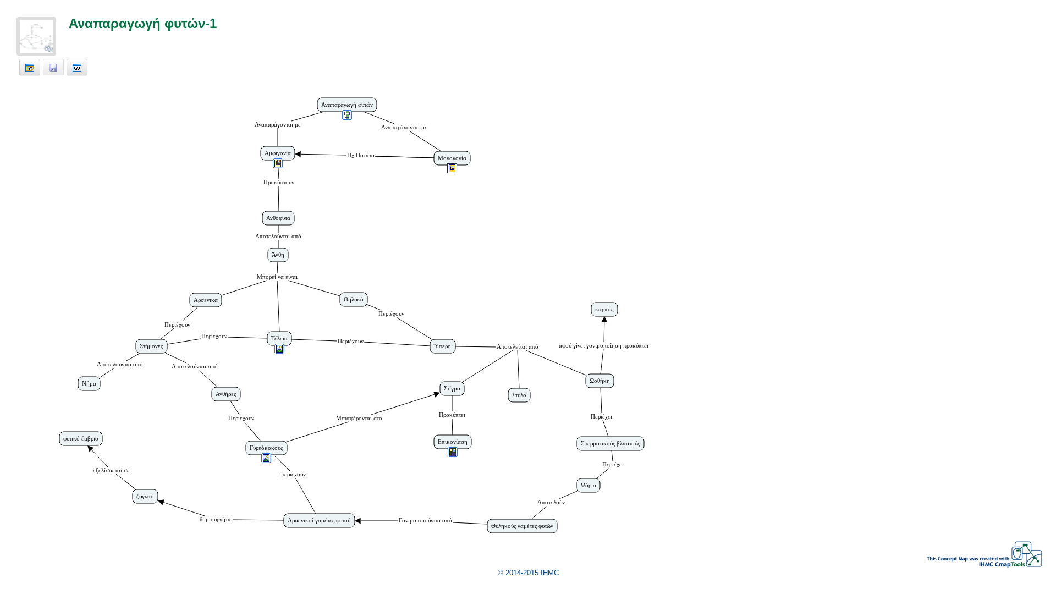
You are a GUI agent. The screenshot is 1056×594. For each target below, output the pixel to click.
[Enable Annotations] (29, 67)
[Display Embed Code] (77, 67)
